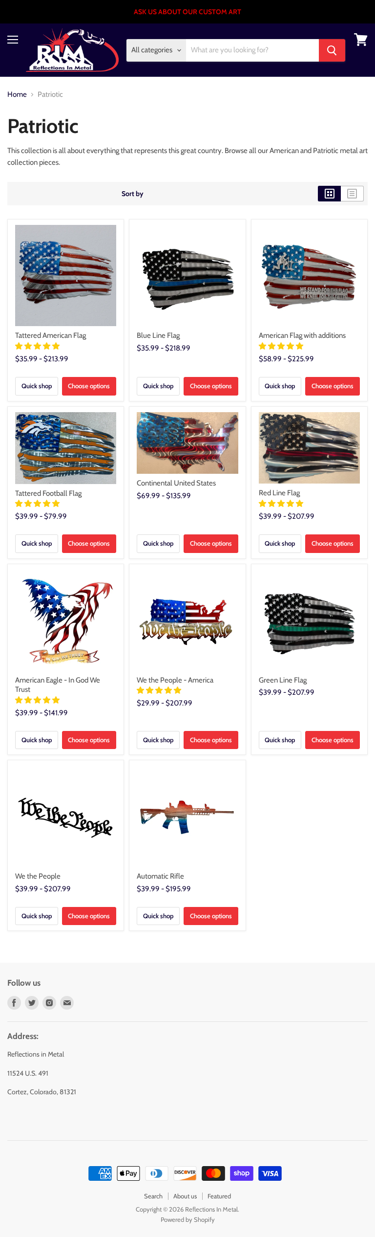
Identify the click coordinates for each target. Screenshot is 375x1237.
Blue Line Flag (158, 335)
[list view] (352, 193)
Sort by (133, 194)
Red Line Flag (279, 492)
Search (153, 1196)
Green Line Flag (283, 680)
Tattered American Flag (50, 335)
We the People (38, 876)
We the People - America (175, 680)
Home (17, 94)
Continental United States (176, 483)
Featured (219, 1196)
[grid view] (329, 193)
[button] (38, 346)
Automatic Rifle (160, 876)
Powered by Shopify (188, 1219)
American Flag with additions (302, 335)
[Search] (332, 50)
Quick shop (36, 386)
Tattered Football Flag (48, 493)
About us (185, 1196)
